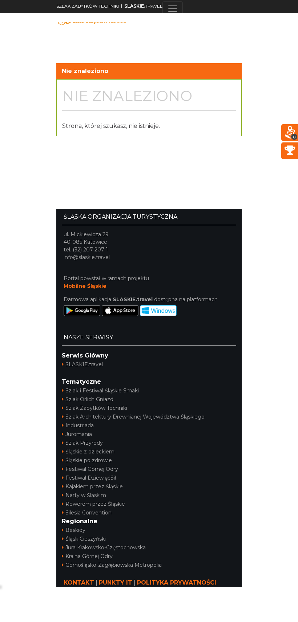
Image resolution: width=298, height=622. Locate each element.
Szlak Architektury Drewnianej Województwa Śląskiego (135, 416)
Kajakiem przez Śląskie (94, 486)
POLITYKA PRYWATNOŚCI (176, 582)
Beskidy (75, 530)
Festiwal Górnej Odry (91, 469)
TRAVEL (143, 6)
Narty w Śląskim (85, 495)
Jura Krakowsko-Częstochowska (105, 547)
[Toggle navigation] (172, 8)
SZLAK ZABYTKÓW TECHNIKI (87, 6)
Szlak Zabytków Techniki (96, 408)
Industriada (79, 425)
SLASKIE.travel (84, 364)
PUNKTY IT (115, 582)
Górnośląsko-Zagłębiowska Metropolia (113, 565)
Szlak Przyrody (84, 443)
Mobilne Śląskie (85, 286)
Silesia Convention (88, 512)
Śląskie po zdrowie (88, 460)
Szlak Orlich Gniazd (89, 399)
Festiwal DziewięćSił (90, 477)
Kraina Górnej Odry (89, 556)
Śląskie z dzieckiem (89, 451)
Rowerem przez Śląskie (95, 504)
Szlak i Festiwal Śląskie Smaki (102, 390)
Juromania (78, 434)
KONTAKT (79, 582)
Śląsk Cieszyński (85, 539)
